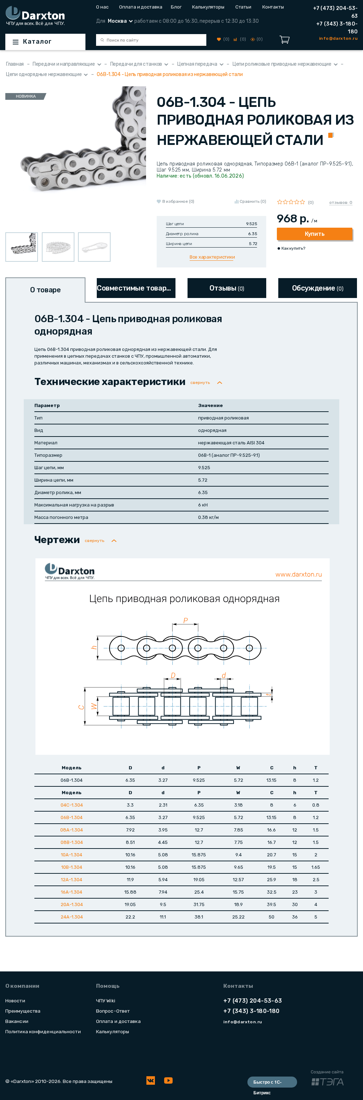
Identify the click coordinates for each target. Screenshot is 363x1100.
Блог (176, 7)
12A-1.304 (71, 879)
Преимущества (22, 1011)
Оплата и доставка (139, 7)
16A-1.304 (71, 892)
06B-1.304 (72, 817)
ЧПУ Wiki (105, 1000)
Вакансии (16, 1021)
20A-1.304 (72, 904)
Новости (15, 1000)
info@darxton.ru (242, 1021)
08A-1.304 (71, 830)
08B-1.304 (72, 842)
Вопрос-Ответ (113, 1011)
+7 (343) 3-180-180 (337, 28)
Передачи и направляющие (64, 64)
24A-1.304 (72, 917)
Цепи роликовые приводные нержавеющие (282, 64)
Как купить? (293, 248)
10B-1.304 (71, 867)
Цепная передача (197, 64)
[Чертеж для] (182, 656)
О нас (102, 7)
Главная (15, 64)
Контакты (273, 7)
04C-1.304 (72, 805)
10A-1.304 (71, 854)
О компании (22, 986)
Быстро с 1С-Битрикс (267, 1083)
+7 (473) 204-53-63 (335, 12)
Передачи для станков (136, 64)
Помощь (107, 986)
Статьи (243, 7)
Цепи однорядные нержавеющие (44, 74)
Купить (314, 234)
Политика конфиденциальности (43, 1031)
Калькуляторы (208, 7)
